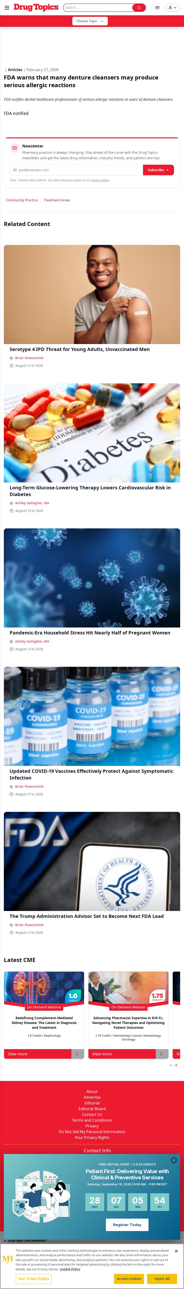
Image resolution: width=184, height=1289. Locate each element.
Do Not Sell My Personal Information (92, 1131)
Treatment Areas (57, 200)
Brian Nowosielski (29, 358)
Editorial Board (92, 1108)
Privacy (92, 1126)
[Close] (176, 1251)
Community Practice (22, 200)
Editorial (92, 1103)
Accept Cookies (129, 1279)
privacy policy (100, 180)
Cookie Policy (70, 1269)
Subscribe (156, 170)
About (92, 1091)
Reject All (162, 1279)
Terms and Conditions (92, 1120)
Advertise (92, 1097)
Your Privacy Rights (92, 1137)
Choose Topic (86, 21)
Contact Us (92, 1114)
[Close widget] (174, 1160)
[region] (92, 1266)
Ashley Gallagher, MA (32, 503)
